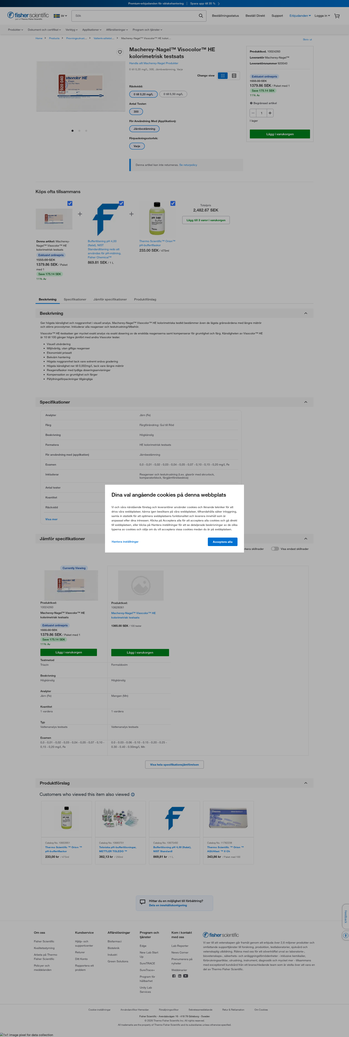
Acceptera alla (222, 542)
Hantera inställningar (125, 541)
